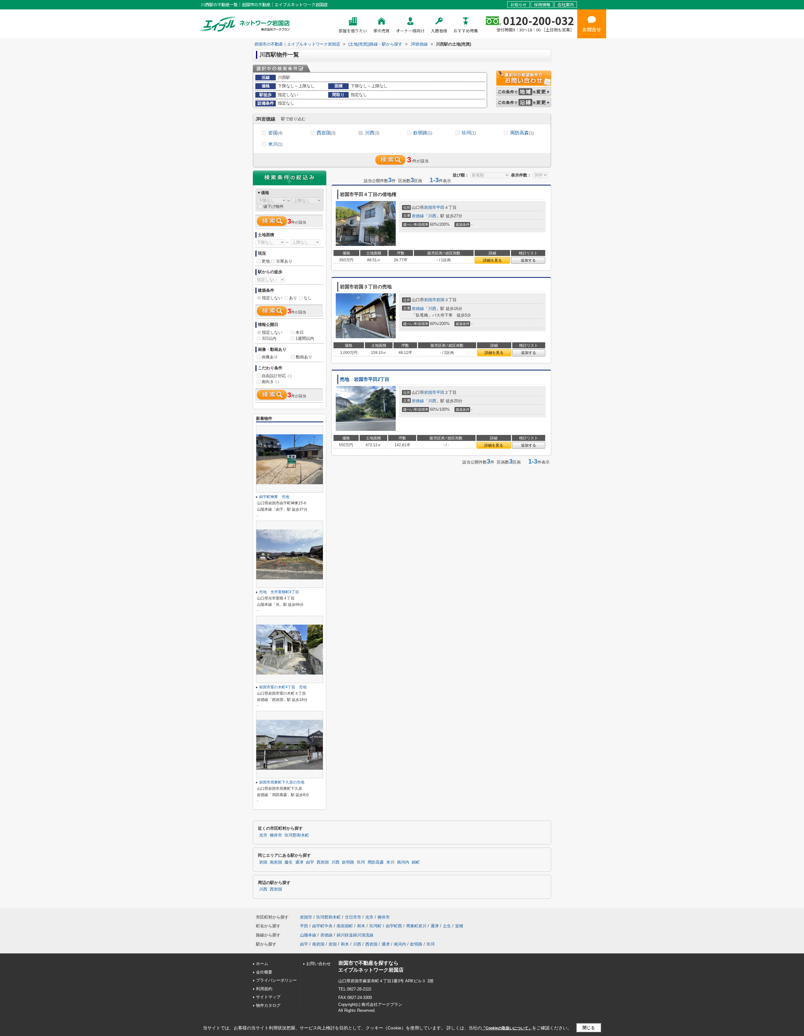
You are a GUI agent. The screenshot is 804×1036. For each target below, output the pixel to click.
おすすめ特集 (466, 31)
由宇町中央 (322, 926)
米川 (275, 144)
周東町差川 (416, 926)
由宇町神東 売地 (274, 497)
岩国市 (430, 207)
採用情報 (542, 5)
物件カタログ (268, 1005)
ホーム (262, 963)
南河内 (403, 862)
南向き (270, 381)
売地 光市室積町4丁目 (279, 592)
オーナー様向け (410, 31)
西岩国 (326, 132)
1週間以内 (305, 338)
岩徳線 (418, 216)
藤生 (289, 862)
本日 (300, 332)
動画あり (304, 357)
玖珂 (469, 132)
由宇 (310, 862)
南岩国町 (345, 926)
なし (308, 298)
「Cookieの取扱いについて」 (507, 1028)
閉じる (589, 1027)
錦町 (416, 862)
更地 (266, 261)
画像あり (270, 357)
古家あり (284, 261)
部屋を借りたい (353, 31)
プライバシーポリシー (276, 980)
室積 (459, 926)
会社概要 (264, 972)
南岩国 (276, 862)
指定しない (272, 298)
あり (293, 298)
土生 (447, 926)
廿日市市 (353, 917)
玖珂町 (375, 926)
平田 (440, 207)
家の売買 (381, 31)
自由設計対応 (276, 375)
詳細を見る (492, 260)
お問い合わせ (318, 963)
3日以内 (269, 338)
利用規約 (264, 988)
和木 (361, 926)
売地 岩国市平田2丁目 (364, 379)
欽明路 (422, 132)
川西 (372, 132)
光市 (263, 835)
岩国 (275, 132)
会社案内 (565, 5)
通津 (299, 862)
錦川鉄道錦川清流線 (355, 935)
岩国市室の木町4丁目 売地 (283, 687)
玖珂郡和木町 (297, 835)
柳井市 (276, 835)
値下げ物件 (273, 206)
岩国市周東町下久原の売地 (281, 782)
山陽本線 (308, 935)
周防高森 (522, 132)
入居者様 (439, 31)
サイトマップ (268, 997)
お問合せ (591, 29)
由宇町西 (394, 926)
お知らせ (518, 5)
